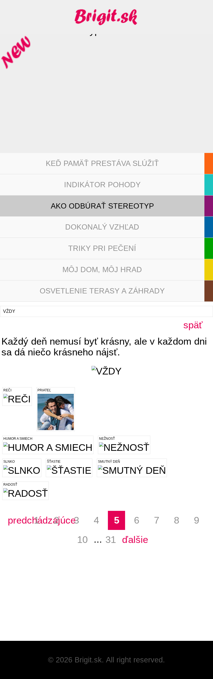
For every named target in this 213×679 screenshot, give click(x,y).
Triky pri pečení (102, 248)
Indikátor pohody (102, 185)
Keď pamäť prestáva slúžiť (102, 163)
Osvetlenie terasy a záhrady (102, 291)
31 (110, 539)
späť (192, 325)
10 (82, 539)
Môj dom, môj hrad (102, 270)
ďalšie (130, 539)
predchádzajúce (16, 520)
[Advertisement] (41, 606)
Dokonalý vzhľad (102, 227)
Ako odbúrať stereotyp (102, 206)
